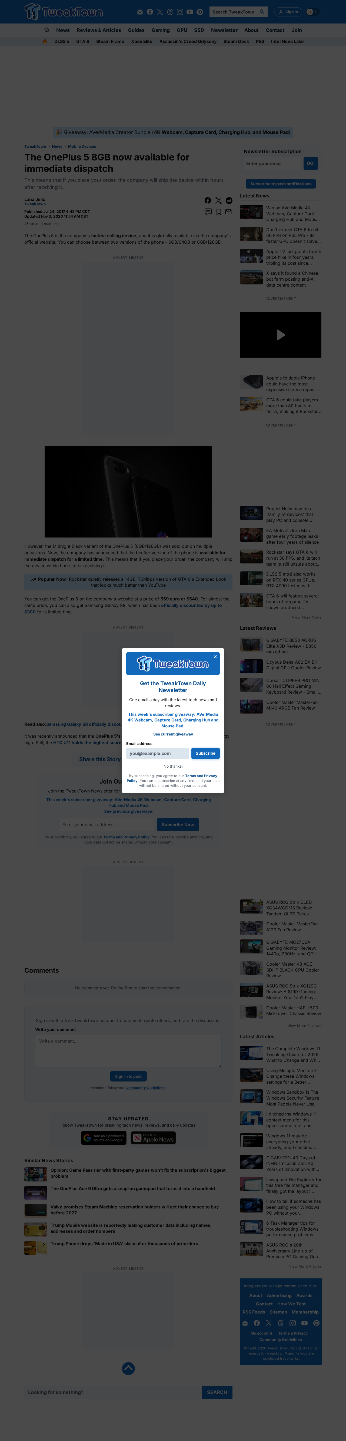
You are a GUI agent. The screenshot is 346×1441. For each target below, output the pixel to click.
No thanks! (173, 766)
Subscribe (205, 753)
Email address (139, 743)
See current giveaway (173, 734)
